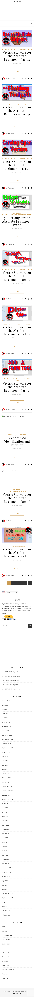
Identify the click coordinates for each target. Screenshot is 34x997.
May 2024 (5, 812)
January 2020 (6, 833)
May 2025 (5, 765)
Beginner (5, 49)
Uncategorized (7, 978)
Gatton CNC (6, 944)
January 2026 (6, 731)
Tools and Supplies (8, 970)
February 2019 (7, 859)
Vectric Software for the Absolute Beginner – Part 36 (17, 497)
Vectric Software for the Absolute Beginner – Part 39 (17, 276)
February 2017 (7, 915)
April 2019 (5, 851)
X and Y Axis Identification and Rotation (17, 441)
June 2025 (5, 761)
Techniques (24, 49)
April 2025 (5, 769)
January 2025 (6, 782)
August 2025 (6, 752)
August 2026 (6, 701)
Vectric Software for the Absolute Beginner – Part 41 (17, 110)
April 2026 (5, 718)
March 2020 (6, 825)
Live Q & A (5, 952)
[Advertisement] (17, 646)
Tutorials (26, 324)
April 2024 (5, 816)
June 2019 (5, 842)
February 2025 (7, 778)
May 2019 (5, 846)
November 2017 (7, 893)
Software (14, 49)
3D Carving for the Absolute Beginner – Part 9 (17, 221)
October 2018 (6, 872)
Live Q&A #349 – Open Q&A (11, 672)
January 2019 (6, 863)
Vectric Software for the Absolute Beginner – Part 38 (17, 330)
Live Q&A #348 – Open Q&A (11, 676)
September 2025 (7, 748)
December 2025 (7, 735)
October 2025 (6, 744)
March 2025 (6, 774)
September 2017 (7, 898)
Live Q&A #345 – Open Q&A (11, 689)
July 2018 (5, 881)
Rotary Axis (5, 957)
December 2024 (7, 786)
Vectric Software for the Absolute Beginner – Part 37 (17, 386)
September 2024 (7, 799)
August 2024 (6, 803)
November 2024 (7, 791)
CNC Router (21, 435)
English (7, 592)
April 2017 (5, 906)
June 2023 (5, 821)
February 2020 (7, 829)
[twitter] (20, 2)
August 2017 (6, 902)
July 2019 (5, 838)
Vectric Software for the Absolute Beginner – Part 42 (17, 55)
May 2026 (5, 714)
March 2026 (6, 722)
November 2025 (7, 739)
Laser (4, 948)
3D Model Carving (7, 927)
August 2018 (6, 876)
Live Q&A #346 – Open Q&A (11, 685)
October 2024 (6, 795)
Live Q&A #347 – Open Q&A (11, 680)
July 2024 (5, 808)
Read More (17, 71)
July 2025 (5, 756)
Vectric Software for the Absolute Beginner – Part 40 (17, 165)
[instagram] (17, 2)
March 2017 (6, 911)
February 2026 (7, 726)
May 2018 (5, 885)
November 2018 (7, 868)
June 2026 (5, 709)
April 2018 (5, 889)
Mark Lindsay (9, 79)
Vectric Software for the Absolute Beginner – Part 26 (17, 552)
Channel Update (7, 935)
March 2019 (6, 855)
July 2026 (5, 705)
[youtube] (14, 2)
